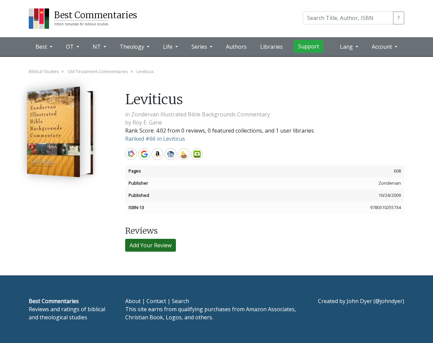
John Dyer (359, 301)
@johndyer (389, 301)
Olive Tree (197, 154)
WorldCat (131, 154)
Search (180, 301)
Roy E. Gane (147, 122)
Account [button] (382, 46)
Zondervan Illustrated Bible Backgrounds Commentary (200, 114)
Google (144, 154)
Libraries (271, 46)
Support (308, 46)
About (133, 301)
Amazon (157, 154)
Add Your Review (151, 245)
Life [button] (168, 46)
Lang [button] (347, 46)
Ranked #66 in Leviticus (155, 138)
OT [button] (70, 46)
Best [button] (42, 46)
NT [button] (97, 46)
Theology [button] (132, 46)
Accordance (184, 154)
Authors (236, 46)
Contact (156, 301)
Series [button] (199, 46)
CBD (171, 154)
